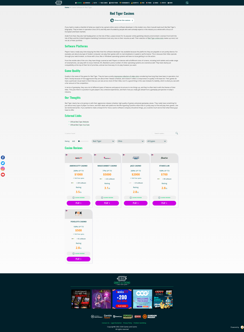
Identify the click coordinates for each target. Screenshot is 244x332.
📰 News (170, 3)
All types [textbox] (151, 141)
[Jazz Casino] (136, 158)
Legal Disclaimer (116, 323)
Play (78, 203)
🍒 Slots (94, 3)
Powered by (235, 327)
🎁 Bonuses (86, 3)
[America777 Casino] (78, 158)
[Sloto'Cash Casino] (163, 308)
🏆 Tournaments (124, 3)
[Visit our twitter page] (3, 163)
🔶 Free (142, 3)
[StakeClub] (164, 158)
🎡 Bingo (155, 3)
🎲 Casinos (78, 3)
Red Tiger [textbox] (97, 141)
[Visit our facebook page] (3, 157)
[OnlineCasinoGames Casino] (142, 308)
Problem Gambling (140, 323)
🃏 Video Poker (113, 3)
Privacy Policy (127, 323)
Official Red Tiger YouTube (79, 125)
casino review (80, 197)
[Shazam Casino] (101, 308)
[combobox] (103, 141)
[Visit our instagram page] (3, 169)
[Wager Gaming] (130, 183)
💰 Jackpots (134, 3)
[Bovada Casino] (80, 308)
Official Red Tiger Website (79, 122)
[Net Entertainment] (72, 183)
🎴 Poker (148, 3)
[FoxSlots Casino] (78, 214)
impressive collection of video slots (126, 76)
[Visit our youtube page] (3, 174)
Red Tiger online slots (155, 38)
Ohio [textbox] (120, 141)
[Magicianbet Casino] (107, 158)
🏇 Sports (163, 3)
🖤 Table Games (103, 3)
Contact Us (105, 323)
